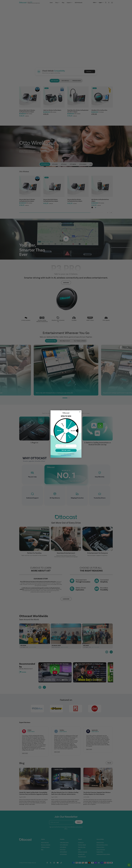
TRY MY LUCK (66, 450)
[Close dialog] (80, 412)
